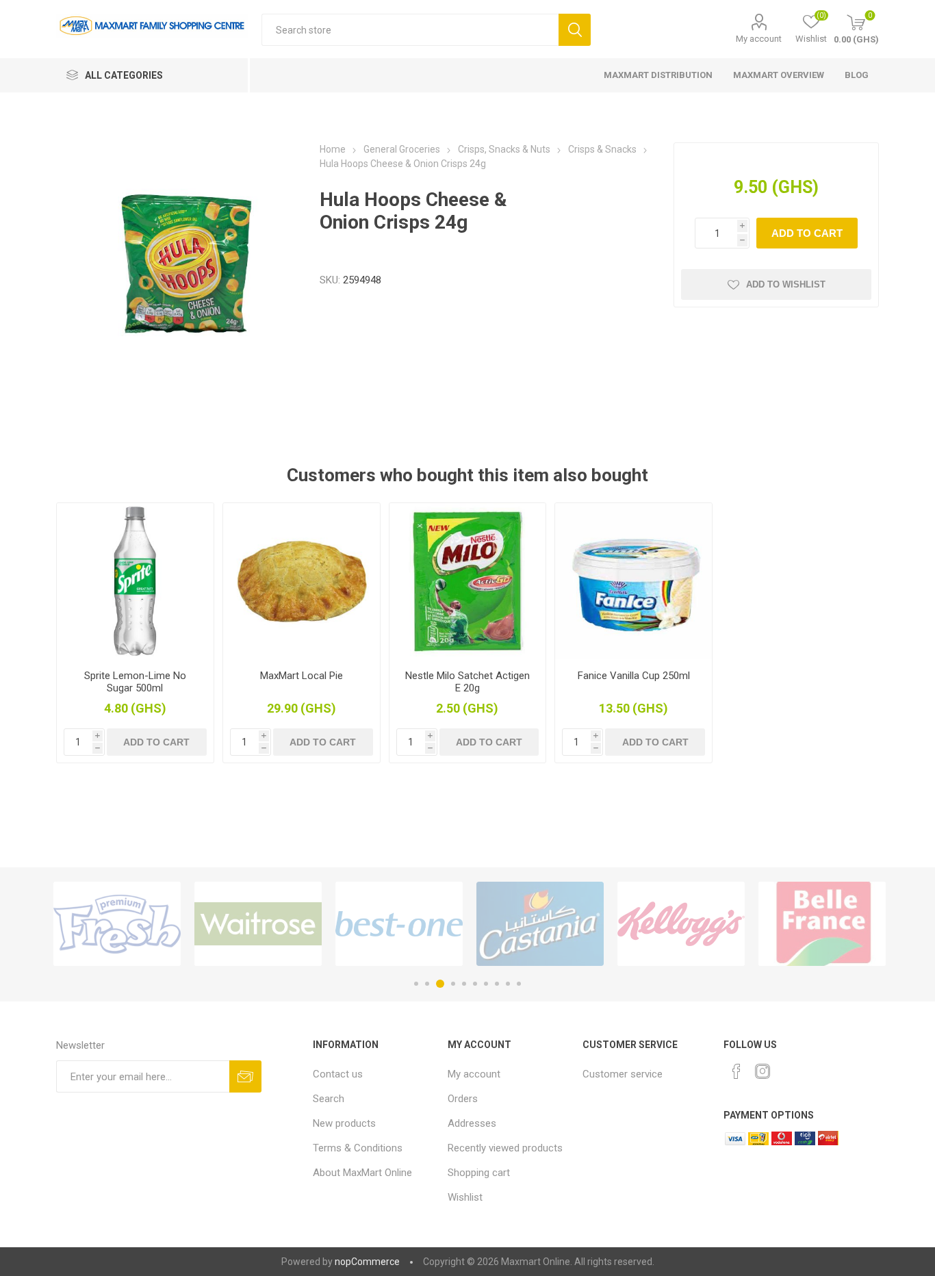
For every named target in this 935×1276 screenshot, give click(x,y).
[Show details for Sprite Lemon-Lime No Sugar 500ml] (135, 581)
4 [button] (453, 984)
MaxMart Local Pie (301, 675)
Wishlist (465, 1197)
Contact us (338, 1074)
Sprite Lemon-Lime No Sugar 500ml (135, 681)
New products (344, 1123)
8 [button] (497, 984)
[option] (117, 924)
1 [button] (416, 984)
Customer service (622, 1074)
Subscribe (245, 1076)
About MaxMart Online (362, 1172)
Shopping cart (479, 1172)
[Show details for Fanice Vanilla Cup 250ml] (633, 581)
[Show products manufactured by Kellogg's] (681, 924)
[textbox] (410, 30)
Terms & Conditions (357, 1148)
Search (575, 30)
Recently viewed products (505, 1148)
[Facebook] (736, 1071)
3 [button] (440, 984)
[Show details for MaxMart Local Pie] (301, 581)
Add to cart (807, 233)
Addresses (472, 1123)
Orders (463, 1099)
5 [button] (464, 984)
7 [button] (486, 984)
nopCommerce (367, 1261)
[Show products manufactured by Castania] (540, 924)
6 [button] (475, 984)
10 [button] (519, 984)
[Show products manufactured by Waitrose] (258, 924)
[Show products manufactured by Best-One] (399, 924)
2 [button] (427, 984)
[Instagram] (762, 1071)
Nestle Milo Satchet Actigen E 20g (467, 681)
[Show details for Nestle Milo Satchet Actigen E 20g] (467, 581)
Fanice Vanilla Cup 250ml (634, 675)
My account (759, 39)
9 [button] (508, 984)
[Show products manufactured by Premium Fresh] (117, 924)
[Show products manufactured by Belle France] (822, 924)
